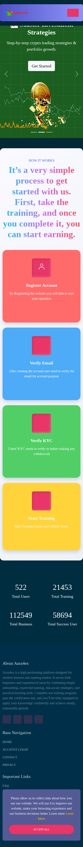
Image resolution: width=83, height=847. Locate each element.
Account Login (15, 749)
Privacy (9, 765)
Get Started (41, 66)
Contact (10, 757)
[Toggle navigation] (73, 13)
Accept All (41, 829)
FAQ (6, 785)
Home (7, 742)
